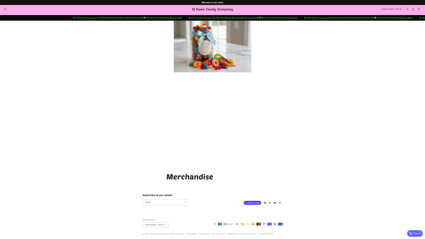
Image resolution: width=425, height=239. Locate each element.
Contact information (249, 234)
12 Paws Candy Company (158, 234)
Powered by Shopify (176, 234)
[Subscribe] (185, 202)
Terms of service (218, 234)
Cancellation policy (266, 234)
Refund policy (191, 234)
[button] (5, 9)
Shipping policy (233, 234)
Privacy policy (204, 234)
